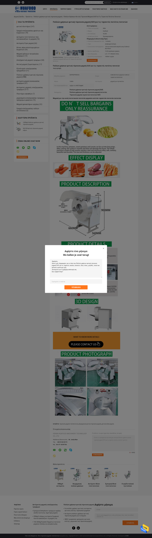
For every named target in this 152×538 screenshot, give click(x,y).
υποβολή (76, 287)
